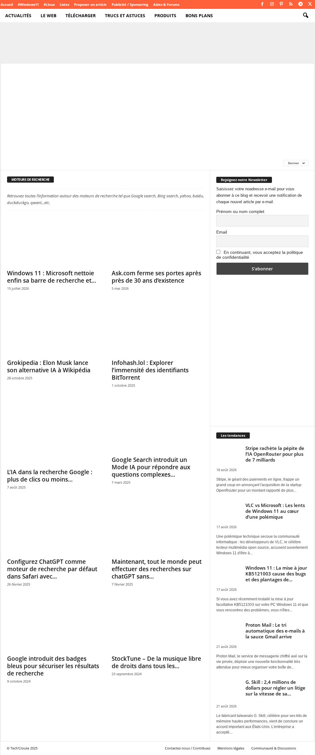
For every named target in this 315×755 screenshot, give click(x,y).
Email (221, 232)
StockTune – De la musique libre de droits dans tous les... (156, 662)
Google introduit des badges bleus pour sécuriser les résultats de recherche (53, 666)
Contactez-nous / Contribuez (187, 748)
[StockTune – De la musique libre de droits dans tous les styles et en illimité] (158, 626)
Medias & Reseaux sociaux (186, 163)
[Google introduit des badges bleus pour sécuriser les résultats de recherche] (53, 626)
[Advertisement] (158, 110)
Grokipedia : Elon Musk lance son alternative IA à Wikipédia (48, 366)
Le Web (48, 15)
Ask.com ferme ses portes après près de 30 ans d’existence (156, 277)
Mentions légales (230, 748)
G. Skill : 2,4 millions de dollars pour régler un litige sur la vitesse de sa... (275, 688)
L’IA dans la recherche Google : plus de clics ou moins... (49, 475)
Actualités (18, 15)
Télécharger (81, 15)
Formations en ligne (59, 163)
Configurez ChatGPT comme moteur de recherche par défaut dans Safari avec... (52, 569)
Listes (64, 4)
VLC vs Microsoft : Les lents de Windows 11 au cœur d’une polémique (275, 511)
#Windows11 (28, 4)
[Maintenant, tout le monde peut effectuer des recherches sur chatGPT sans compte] (158, 529)
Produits (165, 15)
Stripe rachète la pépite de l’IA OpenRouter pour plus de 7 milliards (274, 454)
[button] (305, 15)
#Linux (49, 4)
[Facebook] (262, 4)
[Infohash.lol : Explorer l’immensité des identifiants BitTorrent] (158, 330)
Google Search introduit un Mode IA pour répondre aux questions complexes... (151, 467)
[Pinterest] (281, 4)
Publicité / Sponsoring (130, 4)
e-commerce (19, 163)
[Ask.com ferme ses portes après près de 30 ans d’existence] (158, 241)
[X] (310, 4)
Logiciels (144, 163)
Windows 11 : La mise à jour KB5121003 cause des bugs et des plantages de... (276, 574)
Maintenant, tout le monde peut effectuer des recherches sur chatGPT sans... (156, 569)
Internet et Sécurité (107, 163)
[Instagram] (272, 4)
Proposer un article (90, 4)
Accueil (7, 4)
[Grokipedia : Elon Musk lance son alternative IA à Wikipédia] (53, 330)
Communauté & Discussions (273, 748)
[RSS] (291, 4)
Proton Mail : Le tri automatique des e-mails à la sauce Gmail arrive (275, 631)
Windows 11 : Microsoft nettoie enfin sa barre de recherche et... (51, 277)
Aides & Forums (166, 4)
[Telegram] (300, 4)
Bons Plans (199, 15)
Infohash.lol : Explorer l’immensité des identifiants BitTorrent (150, 370)
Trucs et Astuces (125, 15)
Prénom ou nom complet (240, 211)
